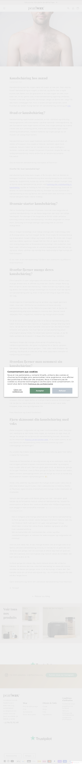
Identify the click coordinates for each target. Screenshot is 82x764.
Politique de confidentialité (40, 384)
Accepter (40, 391)
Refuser (62, 391)
